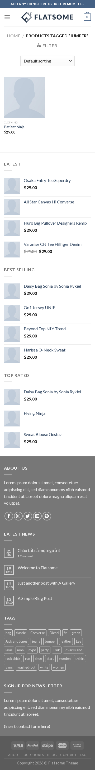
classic (21, 633)
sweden (65, 658)
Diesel (54, 633)
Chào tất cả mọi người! (39, 550)
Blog (52, 755)
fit (65, 633)
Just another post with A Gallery (46, 582)
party (45, 650)
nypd (32, 650)
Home (13, 35)
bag (8, 633)
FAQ (83, 755)
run (27, 658)
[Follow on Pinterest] (46, 516)
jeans (36, 641)
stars (50, 658)
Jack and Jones (16, 641)
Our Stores (33, 755)
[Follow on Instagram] (18, 516)
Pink (57, 650)
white (44, 667)
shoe (38, 658)
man (20, 650)
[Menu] (7, 17)
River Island (73, 650)
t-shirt (79, 658)
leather (66, 641)
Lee (78, 641)
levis (9, 650)
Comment (25, 556)
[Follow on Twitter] (27, 516)
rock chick (13, 658)
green (76, 633)
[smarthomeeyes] (47, 17)
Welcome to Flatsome (38, 567)
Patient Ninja (14, 127)
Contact (68, 755)
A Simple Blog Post (35, 598)
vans (9, 667)
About (14, 755)
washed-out (26, 667)
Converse (37, 633)
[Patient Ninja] (24, 97)
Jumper (50, 641)
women (58, 667)
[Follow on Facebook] (8, 516)
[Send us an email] (37, 516)
